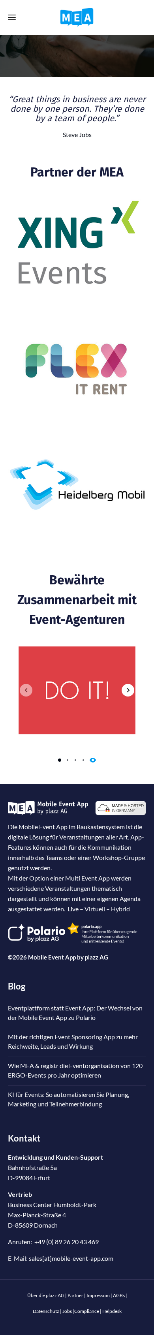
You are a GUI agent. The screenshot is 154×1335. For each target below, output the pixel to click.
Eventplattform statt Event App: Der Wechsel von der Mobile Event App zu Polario (75, 1012)
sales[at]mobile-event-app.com (71, 1258)
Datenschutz (46, 1311)
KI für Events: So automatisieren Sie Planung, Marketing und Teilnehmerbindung (68, 1099)
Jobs (67, 1311)
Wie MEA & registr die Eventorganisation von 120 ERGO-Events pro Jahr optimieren (75, 1070)
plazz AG (96, 957)
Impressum (98, 1295)
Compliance (86, 1311)
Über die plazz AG (46, 1295)
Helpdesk (112, 1311)
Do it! (77, 690)
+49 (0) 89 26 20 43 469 (66, 1241)
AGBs (119, 1295)
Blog (16, 986)
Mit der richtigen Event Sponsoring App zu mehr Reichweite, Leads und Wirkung (73, 1041)
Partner (75, 1295)
